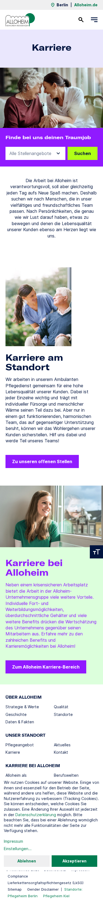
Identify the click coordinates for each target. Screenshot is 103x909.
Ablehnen (26, 861)
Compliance (18, 876)
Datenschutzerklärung (35, 814)
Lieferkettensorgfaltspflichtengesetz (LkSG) (45, 883)
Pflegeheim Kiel (56, 896)
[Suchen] (81, 19)
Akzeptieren (74, 861)
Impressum (13, 841)
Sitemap (15, 889)
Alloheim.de (86, 4)
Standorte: (73, 889)
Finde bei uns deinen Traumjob (48, 137)
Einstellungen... (18, 848)
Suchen (82, 153)
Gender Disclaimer (43, 889)
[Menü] (94, 19)
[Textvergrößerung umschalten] (96, 551)
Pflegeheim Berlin (23, 896)
